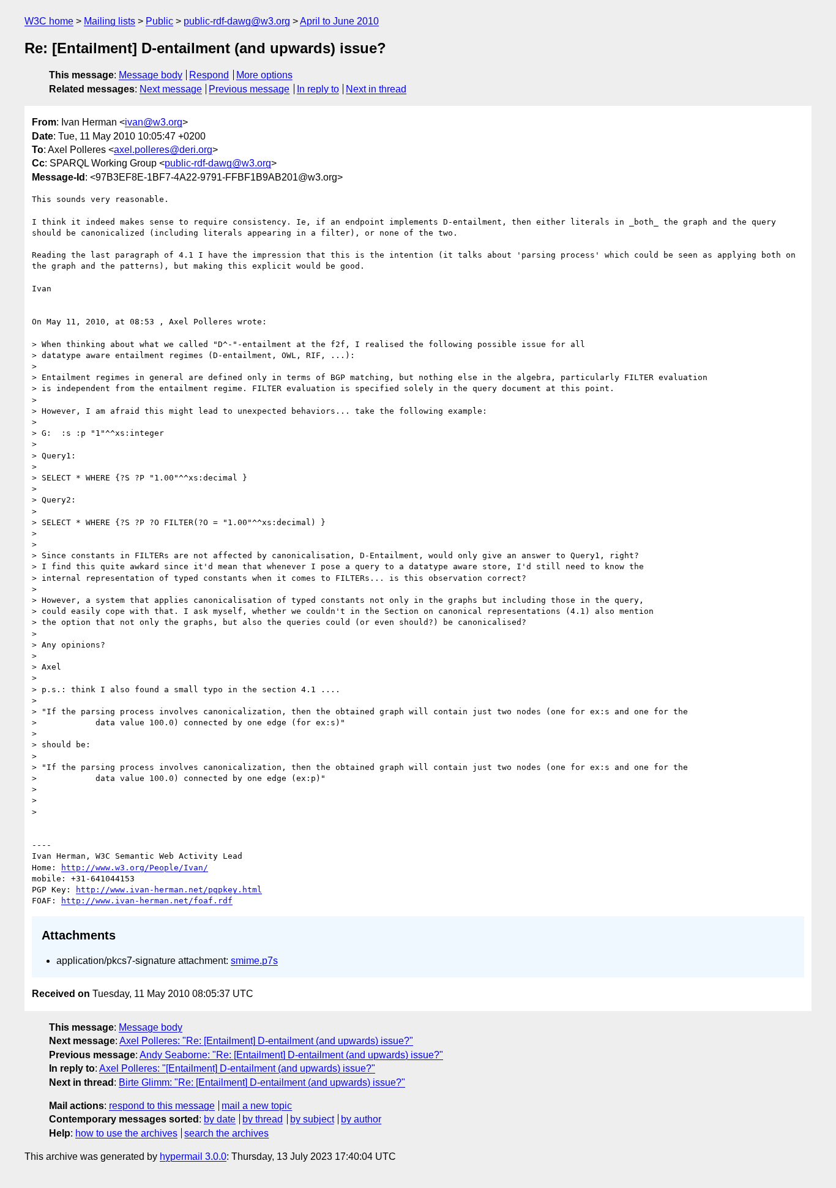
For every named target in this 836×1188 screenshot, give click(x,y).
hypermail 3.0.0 (193, 1156)
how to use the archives (126, 1133)
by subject (312, 1119)
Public (159, 21)
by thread (262, 1119)
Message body (150, 75)
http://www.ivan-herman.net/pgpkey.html (169, 889)
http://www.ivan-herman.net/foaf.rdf (147, 900)
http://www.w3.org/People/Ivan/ (134, 867)
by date (220, 1119)
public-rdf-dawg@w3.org (237, 21)
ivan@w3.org (153, 122)
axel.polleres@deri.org (163, 149)
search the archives (226, 1133)
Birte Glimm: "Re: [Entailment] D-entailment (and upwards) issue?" (262, 1082)
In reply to (318, 89)
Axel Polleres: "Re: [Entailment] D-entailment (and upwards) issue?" (266, 1041)
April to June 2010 (339, 21)
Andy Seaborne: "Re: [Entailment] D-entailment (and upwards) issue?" (291, 1055)
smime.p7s (254, 960)
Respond (209, 75)
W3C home (48, 21)
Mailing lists (109, 21)
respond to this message (162, 1105)
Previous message (249, 89)
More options (264, 75)
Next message (171, 89)
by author (361, 1119)
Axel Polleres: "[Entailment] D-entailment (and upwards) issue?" (237, 1068)
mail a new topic (257, 1105)
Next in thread (376, 89)
